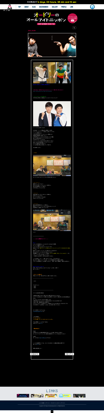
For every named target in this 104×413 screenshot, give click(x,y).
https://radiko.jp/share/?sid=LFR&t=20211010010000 (43, 91)
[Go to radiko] (92, 7)
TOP (4, 10)
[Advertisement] (52, 369)
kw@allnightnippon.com (37, 311)
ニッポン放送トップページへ (44, 402)
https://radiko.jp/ (42, 337)
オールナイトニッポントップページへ (58, 402)
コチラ (41, 323)
